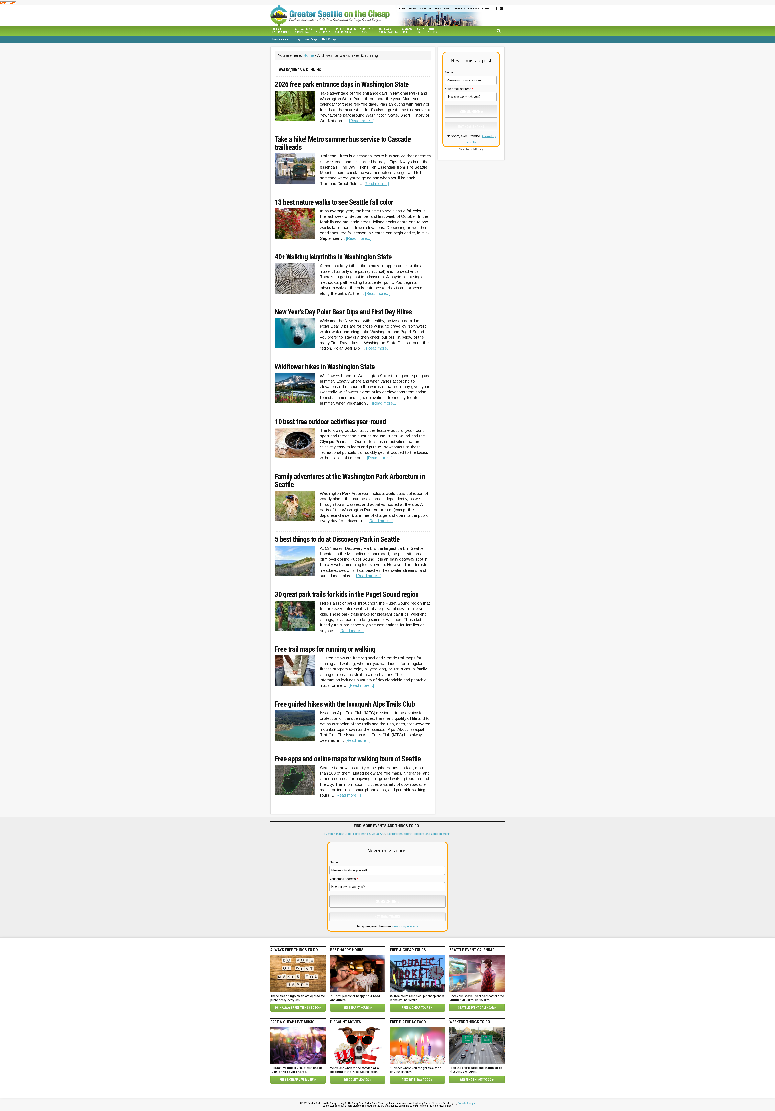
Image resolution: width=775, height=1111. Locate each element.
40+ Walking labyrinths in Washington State (333, 257)
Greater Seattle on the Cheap (338, 15)
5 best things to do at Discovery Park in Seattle (337, 540)
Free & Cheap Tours (416, 1007)
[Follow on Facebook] (497, 8)
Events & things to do (338, 833)
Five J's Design (466, 1103)
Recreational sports (399, 833)
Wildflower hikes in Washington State (325, 367)
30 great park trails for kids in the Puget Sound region (347, 595)
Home (402, 8)
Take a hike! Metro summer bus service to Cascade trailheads (343, 143)
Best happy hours (356, 1007)
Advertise (425, 8)
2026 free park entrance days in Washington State (342, 85)
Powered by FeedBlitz (405, 926)
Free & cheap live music (297, 1079)
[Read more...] (361, 121)
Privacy (479, 149)
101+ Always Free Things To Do (297, 1007)
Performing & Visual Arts (369, 833)
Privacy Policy (443, 8)
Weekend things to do (476, 1079)
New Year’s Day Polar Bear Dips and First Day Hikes (343, 312)
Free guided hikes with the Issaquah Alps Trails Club (345, 704)
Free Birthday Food (416, 1080)
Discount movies (356, 1080)
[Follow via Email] (501, 8)
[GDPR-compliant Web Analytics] (8, 3)
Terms (469, 149)
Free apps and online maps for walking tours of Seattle (348, 759)
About (412, 8)
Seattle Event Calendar (476, 1007)
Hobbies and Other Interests (432, 833)
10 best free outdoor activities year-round (330, 422)
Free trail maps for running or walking (325, 649)
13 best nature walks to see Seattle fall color (334, 202)
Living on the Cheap (467, 8)
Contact (487, 8)
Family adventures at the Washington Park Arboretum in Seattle (350, 481)
